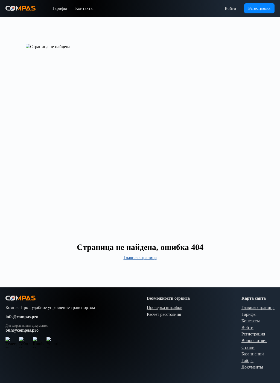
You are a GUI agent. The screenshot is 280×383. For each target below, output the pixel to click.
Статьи (248, 347)
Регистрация (253, 334)
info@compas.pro (21, 316)
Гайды (247, 360)
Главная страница (140, 257)
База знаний (252, 354)
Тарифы (59, 8)
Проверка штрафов (164, 307)
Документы (252, 367)
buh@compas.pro (22, 330)
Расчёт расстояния (164, 314)
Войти (230, 8)
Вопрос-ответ (254, 340)
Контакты (84, 8)
